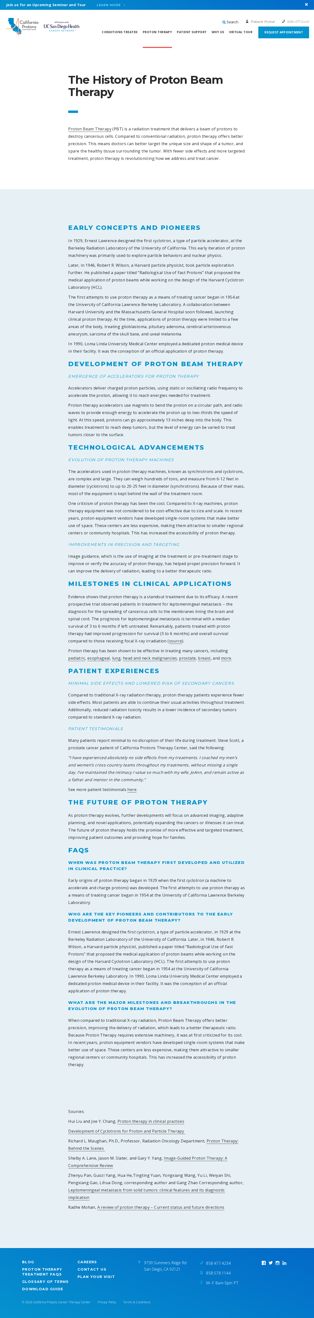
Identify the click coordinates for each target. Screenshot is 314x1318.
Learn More (109, 5)
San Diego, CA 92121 (162, 1269)
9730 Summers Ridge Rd (165, 1262)
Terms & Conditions (136, 1302)
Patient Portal (263, 21)
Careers (87, 1262)
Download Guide (42, 1289)
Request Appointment (283, 32)
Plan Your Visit (96, 1277)
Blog (28, 1262)
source (175, 641)
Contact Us (92, 1269)
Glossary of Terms (45, 1281)
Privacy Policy (107, 1302)
